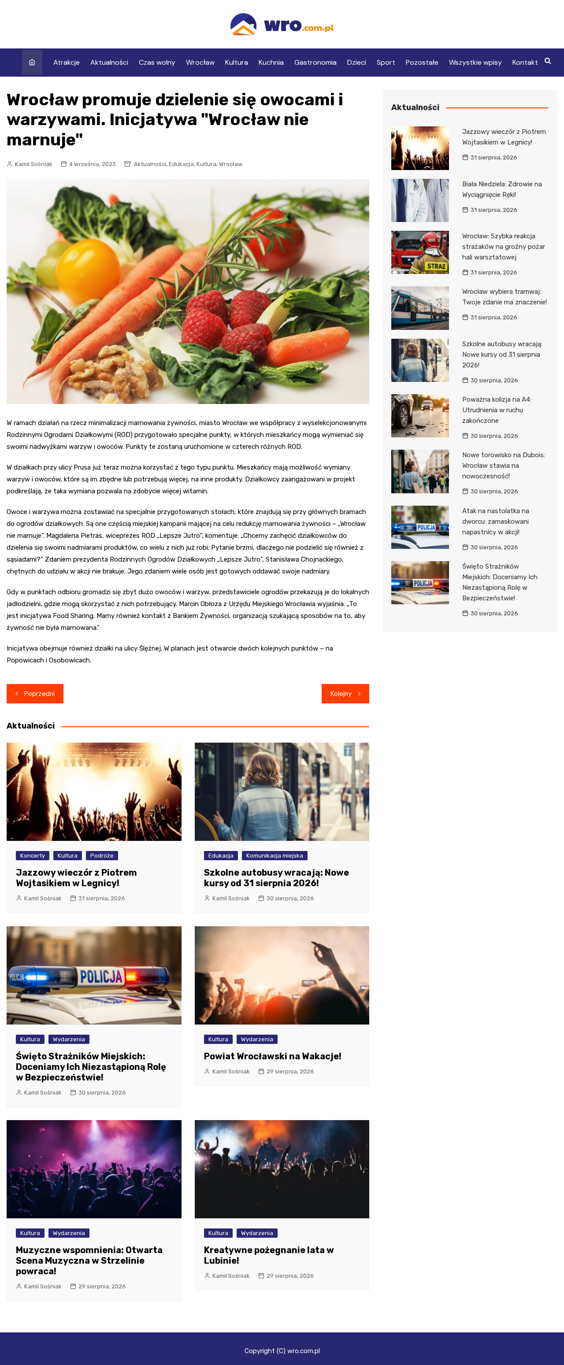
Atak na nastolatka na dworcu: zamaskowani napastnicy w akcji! (495, 521)
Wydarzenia (69, 1039)
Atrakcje (66, 62)
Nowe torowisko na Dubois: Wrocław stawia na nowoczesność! (503, 465)
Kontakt (525, 62)
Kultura (236, 62)
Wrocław (200, 62)
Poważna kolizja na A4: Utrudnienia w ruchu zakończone (496, 410)
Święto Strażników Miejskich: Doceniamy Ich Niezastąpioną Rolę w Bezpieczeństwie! (91, 1067)
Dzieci (356, 62)
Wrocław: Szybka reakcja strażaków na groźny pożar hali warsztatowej (503, 246)
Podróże (102, 855)
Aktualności (109, 62)
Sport (386, 62)
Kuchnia (271, 62)
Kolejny (341, 693)
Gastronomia (315, 62)
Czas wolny (157, 62)
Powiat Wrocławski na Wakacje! (272, 1056)
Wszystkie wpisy (475, 62)
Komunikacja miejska (274, 855)
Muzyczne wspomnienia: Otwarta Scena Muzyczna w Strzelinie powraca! (89, 1260)
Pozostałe (422, 62)
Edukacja (181, 164)
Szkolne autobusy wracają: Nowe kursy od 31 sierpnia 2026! (276, 877)
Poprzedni (39, 693)
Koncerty (32, 855)
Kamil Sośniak (33, 164)
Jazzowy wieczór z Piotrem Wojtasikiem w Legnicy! (76, 877)
